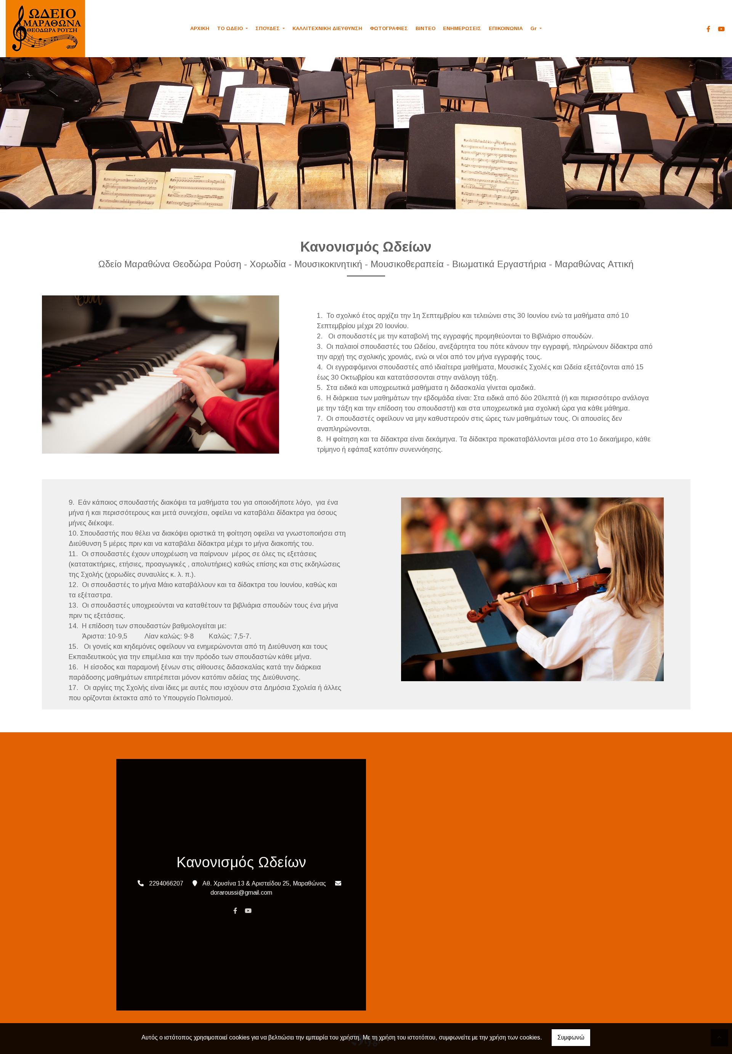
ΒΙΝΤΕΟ (425, 28)
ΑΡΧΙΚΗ (199, 28)
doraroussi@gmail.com (241, 892)
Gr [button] (534, 28)
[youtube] (721, 29)
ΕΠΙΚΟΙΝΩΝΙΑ (506, 28)
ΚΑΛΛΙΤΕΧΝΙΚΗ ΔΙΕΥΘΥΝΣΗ (327, 28)
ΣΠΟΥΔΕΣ (268, 28)
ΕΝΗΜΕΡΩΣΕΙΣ (462, 28)
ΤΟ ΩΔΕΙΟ (230, 28)
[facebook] (708, 29)
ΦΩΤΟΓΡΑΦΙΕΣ (389, 28)
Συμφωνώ (570, 1037)
